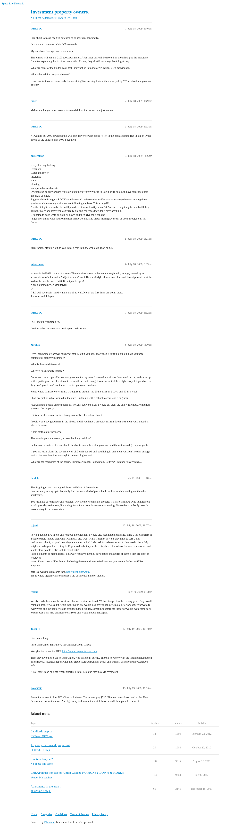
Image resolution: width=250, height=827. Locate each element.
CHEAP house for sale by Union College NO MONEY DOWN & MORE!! (77, 772)
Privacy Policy (100, 814)
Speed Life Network (13, 3)
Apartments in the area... (46, 786)
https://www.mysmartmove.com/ (79, 651)
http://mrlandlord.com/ (78, 571)
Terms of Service (79, 814)
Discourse (49, 822)
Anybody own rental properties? (50, 745)
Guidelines (61, 814)
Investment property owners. (60, 11)
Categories (46, 814)
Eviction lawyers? (42, 759)
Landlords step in (41, 731)
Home (34, 814)
